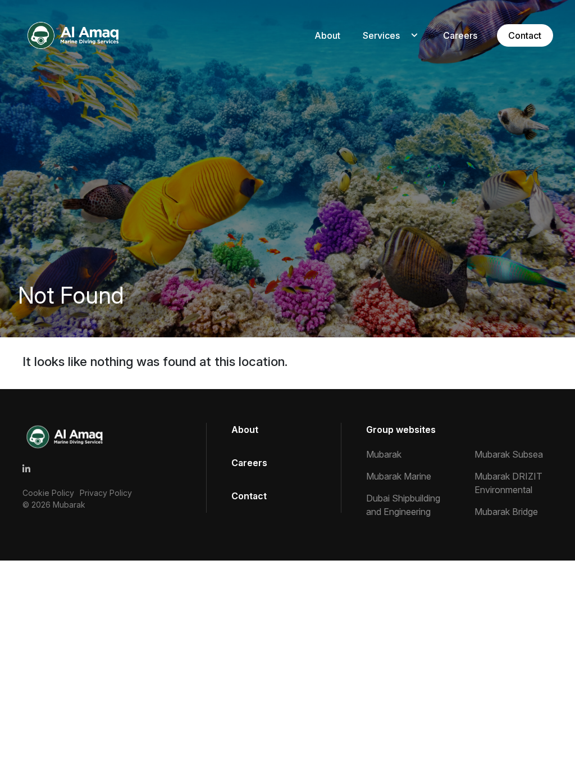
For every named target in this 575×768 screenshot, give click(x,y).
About (327, 35)
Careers (460, 35)
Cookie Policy (48, 493)
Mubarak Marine (398, 476)
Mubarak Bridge (506, 511)
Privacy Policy (106, 493)
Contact (524, 35)
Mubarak (69, 504)
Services (381, 35)
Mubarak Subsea (508, 454)
